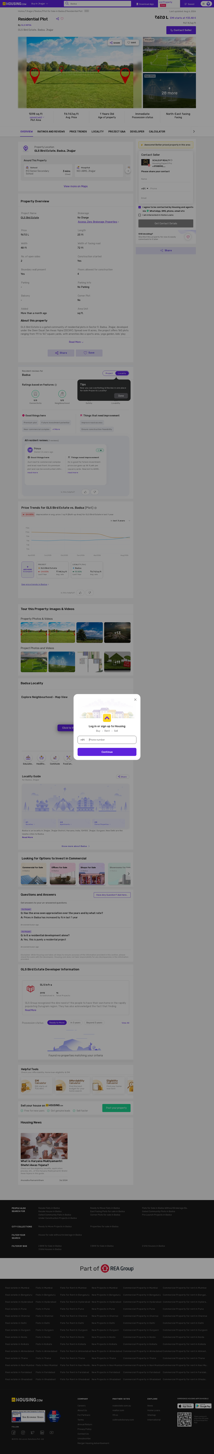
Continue (107, 751)
